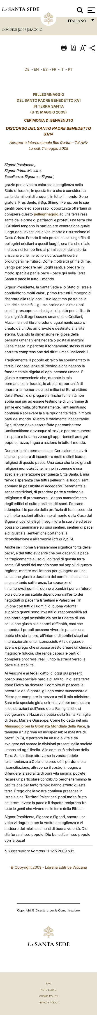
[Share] (93, 49)
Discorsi (10, 29)
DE (27, 69)
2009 (23, 29)
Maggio (35, 29)
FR (54, 69)
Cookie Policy (48, 996)
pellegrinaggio (46, 214)
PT (70, 69)
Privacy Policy (49, 1002)
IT (62, 69)
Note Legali (49, 989)
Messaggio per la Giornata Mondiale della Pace (45, 726)
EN (36, 69)
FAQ (48, 983)
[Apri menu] (90, 10)
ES (45, 69)
